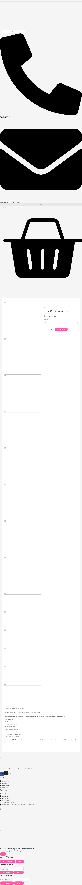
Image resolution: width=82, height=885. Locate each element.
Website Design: (11, 851)
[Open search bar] (1, 28)
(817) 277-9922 (7, 117)
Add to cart (61, 329)
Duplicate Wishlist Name (6, 880)
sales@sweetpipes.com (9, 202)
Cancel (19, 872)
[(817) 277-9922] (41, 114)
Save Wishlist (7, 872)
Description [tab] (7, 708)
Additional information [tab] (18, 708)
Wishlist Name (4, 869)
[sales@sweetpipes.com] (41, 199)
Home (45, 305)
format (46, 319)
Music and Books (52, 305)
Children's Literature (62, 305)
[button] (41, 204)
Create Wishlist (8, 861)
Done (19, 861)
